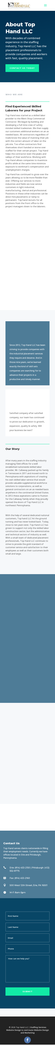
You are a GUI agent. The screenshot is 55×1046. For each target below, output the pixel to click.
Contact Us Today (22, 68)
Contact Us (12, 786)
